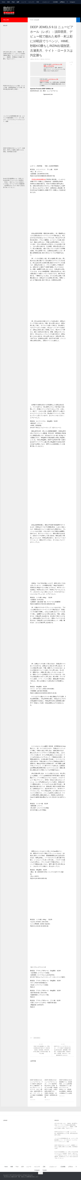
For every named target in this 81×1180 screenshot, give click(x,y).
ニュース (23, 2)
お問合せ (62, 2)
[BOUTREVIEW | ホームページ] (9, 10)
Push (13, 2)
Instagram (72, 2)
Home (3, 2)
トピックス (31, 2)
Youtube (44, 1170)
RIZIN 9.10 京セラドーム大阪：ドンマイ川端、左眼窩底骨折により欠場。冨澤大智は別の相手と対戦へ (14, 87)
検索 (8, 2)
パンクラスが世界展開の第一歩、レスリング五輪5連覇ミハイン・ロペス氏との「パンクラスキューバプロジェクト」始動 (66, 1140)
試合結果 (36, 20)
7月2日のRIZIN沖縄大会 (38, 179)
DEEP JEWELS (37, 1037)
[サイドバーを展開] (78, 20)
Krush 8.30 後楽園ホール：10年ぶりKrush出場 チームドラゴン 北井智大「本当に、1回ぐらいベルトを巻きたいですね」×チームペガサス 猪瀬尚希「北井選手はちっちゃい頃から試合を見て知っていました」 (66, 1155)
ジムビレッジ (45, 2)
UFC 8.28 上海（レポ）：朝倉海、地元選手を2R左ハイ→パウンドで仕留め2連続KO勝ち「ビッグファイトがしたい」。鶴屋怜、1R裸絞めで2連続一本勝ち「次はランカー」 (14, 55)
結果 (18, 2)
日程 (37, 2)
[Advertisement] (49, 10)
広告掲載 (55, 2)
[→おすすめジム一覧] (56, 64)
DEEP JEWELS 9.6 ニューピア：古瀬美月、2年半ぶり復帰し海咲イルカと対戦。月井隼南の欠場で (14, 149)
